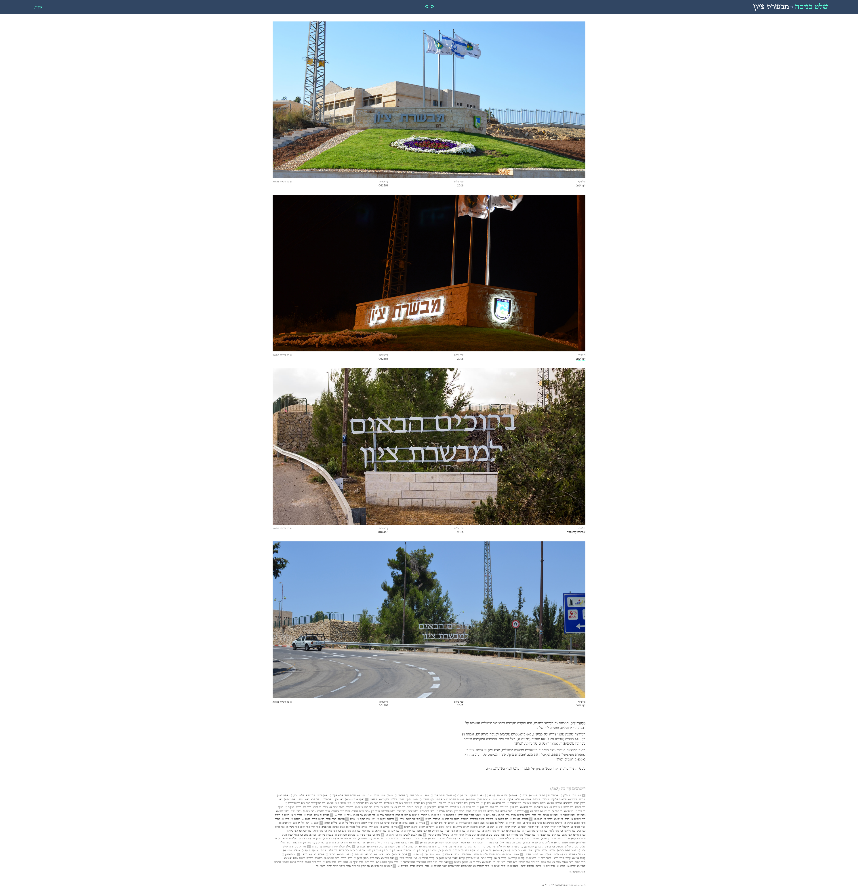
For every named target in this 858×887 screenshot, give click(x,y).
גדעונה (520, 815)
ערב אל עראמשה (577, 854)
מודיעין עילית (512, 839)
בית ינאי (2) (333, 803)
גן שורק (399, 815)
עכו (336, 850)
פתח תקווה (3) (427, 854)
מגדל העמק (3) (578, 839)
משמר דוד (489, 843)
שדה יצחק (343, 862)
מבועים (351, 835)
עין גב (489, 850)
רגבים (343, 858)
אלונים (582, 799)
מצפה (571, 843)
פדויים (516, 854)
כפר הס (501, 831)
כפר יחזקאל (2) (379, 831)
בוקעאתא (568, 803)
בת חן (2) (568, 811)
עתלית (528, 854)
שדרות (285, 862)
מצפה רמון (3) (561, 843)
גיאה (494, 815)
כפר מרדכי (318, 831)
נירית (444, 847)
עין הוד (480, 850)
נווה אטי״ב (342, 843)
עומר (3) (581, 850)
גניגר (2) (347, 815)
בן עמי (410, 807)
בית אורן (527, 803)
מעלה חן (303, 839)
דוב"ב (277, 815)
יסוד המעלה (533, 827)
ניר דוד (481, 847)
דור (583, 819)
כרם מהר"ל (470, 835)
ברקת (280, 807)
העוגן (456, 819)
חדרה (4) (306, 819)
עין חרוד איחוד (404, 850)
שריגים (419, 866)
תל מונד (356, 866)
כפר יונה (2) (393, 831)
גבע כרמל (424, 811)
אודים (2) (523, 795)
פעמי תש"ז (466, 854)
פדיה (508, 854)
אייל (383, 795)
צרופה (305, 854)
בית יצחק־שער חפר (316, 803)
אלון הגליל (322, 795)
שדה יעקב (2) (356, 862)
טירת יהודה (366, 823)
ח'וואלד (341, 819)
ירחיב (422, 827)
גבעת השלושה (388, 811)
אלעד (517, 799)
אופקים (472, 795)
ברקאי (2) (289, 807)
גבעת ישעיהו (323, 811)
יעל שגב (580, 185)
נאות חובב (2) (407, 843)
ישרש (407, 827)
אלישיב (545, 799)
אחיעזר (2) (400, 795)
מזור (477, 839)
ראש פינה (375, 858)
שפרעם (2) (436, 866)
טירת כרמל (354, 823)
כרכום (496, 835)
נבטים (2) (395, 843)
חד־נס (321, 819)
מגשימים (558, 839)
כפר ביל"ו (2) (292, 827)
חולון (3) (285, 819)
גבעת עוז (581, 815)
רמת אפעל (546, 862)
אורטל (449, 795)
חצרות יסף (449, 823)
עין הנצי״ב (458, 850)
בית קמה (494, 807)
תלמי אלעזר (345, 866)
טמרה (327, 823)
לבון (420, 835)
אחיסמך (410, 795)
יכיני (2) (545, 827)
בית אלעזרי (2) (514, 803)
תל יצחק (365, 866)
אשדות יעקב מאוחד (408, 799)
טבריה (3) (420, 823)
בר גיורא (317, 807)
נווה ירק (307, 843)
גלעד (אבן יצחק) (466, 815)
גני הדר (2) (369, 815)
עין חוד (416, 850)
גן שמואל (389, 815)
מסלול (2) (374, 839)
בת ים (547, 811)
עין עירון (380, 850)
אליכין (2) (573, 799)
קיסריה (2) (531, 858)
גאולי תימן (459, 811)
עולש (285, 847)
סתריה (315, 847)
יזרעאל (565, 827)
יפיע (513, 827)
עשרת (535, 854)
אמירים (486, 799)
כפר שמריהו (517, 835)
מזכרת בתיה (468, 839)
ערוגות (556, 854)
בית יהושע (346, 803)
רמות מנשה (580, 862)
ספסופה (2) (325, 847)
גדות (534, 815)
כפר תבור (505, 835)
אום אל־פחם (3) (499, 795)
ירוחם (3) (440, 827)
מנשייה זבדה (392, 839)
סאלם (348, 847)
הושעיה (489, 819)
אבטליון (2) (565, 795)
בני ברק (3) (400, 807)
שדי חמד (316, 862)
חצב (482, 823)
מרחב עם (539, 843)
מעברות (352, 839)
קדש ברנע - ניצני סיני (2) (551, 858)
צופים (387, 854)
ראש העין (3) (387, 858)
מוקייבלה (490, 839)
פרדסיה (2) (447, 854)
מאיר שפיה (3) (364, 835)
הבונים (525, 819)
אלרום (494, 799)
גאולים (449, 811)
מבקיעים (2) (341, 835)
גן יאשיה (425, 815)
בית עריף (514, 807)
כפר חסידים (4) (435, 831)
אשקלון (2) (384, 799)
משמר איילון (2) (503, 843)
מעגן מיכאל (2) (340, 839)
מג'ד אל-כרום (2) (308, 835)
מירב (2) (432, 839)
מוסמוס (500, 839)
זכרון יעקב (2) (363, 819)
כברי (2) (395, 827)
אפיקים (461, 799)
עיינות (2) (512, 850)
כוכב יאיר (373, 827)
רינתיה (310, 858)
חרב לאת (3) (436, 823)
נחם (576, 847)
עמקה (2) (306, 850)
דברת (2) (308, 815)
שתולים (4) (402, 866)
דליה (567, 819)
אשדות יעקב (450, 799)
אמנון (479, 799)
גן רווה (407, 815)
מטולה (449, 839)
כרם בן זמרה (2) (484, 835)
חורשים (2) (548, 823)
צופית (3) (378, 854)
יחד (559, 827)
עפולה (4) (287, 850)
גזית (507, 815)
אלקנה (510, 799)
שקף (427, 866)
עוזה (291, 847)
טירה (376, 823)
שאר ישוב (444, 862)
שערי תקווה (454, 866)
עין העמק (447, 850)
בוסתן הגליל (579, 803)
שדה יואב (369, 862)
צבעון (404, 854)
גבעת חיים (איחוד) (360, 811)
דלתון (550, 819)
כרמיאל (445, 835)
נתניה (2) (361, 847)
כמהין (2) (350, 827)
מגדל (284, 835)
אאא (543, 886)
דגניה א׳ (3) (296, 815)
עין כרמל (391, 850)
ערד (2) (564, 854)
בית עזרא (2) (526, 807)
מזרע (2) (457, 839)
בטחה (543, 803)
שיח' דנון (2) (549, 866)
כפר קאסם (567, 835)
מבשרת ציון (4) (325, 835)
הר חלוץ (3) (447, 819)
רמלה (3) (556, 862)
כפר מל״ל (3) (330, 831)
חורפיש (558, 823)
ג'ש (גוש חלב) (479, 811)
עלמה (330, 850)
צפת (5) (313, 854)
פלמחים (484, 854)
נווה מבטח (297, 843)
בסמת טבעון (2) (336, 807)
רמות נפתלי (567, 862)
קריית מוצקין (472, 858)
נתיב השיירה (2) (375, 847)
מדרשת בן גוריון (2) (529, 839)
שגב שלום (432, 862)
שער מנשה (466, 866)
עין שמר (371, 850)
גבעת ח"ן (375, 811)
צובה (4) (396, 854)
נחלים (582, 847)
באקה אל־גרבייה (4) (354, 799)
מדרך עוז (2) (547, 839)
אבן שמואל (544, 795)
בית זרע (408, 803)
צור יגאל (369, 854)
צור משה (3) (343, 854)
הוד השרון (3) (501, 819)
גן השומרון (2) (449, 815)
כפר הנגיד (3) (528, 831)
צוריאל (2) (331, 854)
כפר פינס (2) (579, 835)
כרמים (438, 835)
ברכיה (298, 807)
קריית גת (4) (500, 858)
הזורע (481, 819)
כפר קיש (556, 835)
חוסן (583, 823)
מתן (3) (423, 843)
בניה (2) (359, 807)
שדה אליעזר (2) (407, 862)
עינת (352, 850)
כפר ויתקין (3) (473, 831)
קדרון (568, 858)
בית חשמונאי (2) (361, 803)
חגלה (328, 819)
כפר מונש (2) (344, 831)
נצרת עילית (407, 847)
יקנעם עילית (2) (461, 827)
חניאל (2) (499, 823)
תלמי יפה (320, 866)
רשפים (457, 862)
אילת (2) (361, 795)
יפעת (507, 827)
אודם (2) (513, 795)
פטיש (492, 854)
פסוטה (476, 854)
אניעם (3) (470, 799)
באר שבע (315, 799)
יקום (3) (490, 827)
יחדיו (553, 827)
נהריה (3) (371, 843)
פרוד (438, 854)
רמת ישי (501, 862)
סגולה (342, 847)
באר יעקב (338, 799)
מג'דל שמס (293, 835)
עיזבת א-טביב (525, 850)
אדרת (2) (533, 795)
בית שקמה (443, 807)
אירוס (353, 795)
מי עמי (441, 839)
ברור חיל (307, 807)
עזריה (544, 850)
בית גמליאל (462, 803)
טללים (334, 823)
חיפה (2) (526, 823)
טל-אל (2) (343, 823)
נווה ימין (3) (318, 843)
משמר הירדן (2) (474, 843)
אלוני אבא (310, 795)
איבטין (390, 795)
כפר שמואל (529, 835)
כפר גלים (581, 831)
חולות (277, 819)
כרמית (430, 835)
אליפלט (563, 799)
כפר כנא (356, 831)
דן (545, 819)
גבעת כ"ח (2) (309, 811)
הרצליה (436, 819)
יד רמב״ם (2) (285, 823)
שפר (444, 866)
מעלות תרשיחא (290, 839)
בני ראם (368, 807)
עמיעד (323, 850)
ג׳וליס (468, 811)
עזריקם (537, 850)
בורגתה (558, 803)
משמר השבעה (459, 843)
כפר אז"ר (315, 827)
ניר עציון (461, 847)
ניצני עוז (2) (513, 847)
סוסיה (335, 847)
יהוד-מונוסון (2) (577, 827)
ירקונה (414, 827)
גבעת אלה (401, 811)
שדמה (308, 862)
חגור (334, 819)
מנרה (402, 839)
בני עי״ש (378, 807)
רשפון (465, 862)
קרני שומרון (411, 858)
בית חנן (399, 803)
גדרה (513, 815)
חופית (577, 823)
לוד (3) (398, 835)
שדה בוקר (393, 862)
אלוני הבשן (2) (297, 795)
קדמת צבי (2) (578, 858)
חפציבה (490, 823)
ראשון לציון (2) (361, 858)
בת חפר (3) (557, 811)
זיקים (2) (381, 819)
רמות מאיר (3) (291, 858)
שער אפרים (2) (498, 866)
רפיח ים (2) (475, 862)
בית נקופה (569, 807)
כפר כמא (366, 831)
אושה (442, 795)
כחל (358, 827)
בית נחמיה (580, 807)
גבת (539, 815)
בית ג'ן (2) (486, 803)
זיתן (373, 819)
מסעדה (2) (363, 839)
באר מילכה (327, 799)
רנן (494, 862)
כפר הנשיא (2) (513, 831)
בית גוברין (474, 803)
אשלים (394, 799)
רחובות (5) (329, 858)
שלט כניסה (811, 7)
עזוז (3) (560, 850)
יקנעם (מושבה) (477, 827)
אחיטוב (418, 795)
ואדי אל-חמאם (413, 819)
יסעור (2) (521, 827)
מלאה (408, 839)
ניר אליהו (501, 847)
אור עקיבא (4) (460, 795)
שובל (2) (581, 866)
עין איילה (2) (499, 850)
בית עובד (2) (555, 807)
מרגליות (549, 843)
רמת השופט (524, 862)
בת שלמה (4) (536, 811)
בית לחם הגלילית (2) (295, 803)
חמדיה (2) (510, 823)
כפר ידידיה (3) (408, 831)
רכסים (302, 858)
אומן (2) (487, 795)
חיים (489, 768)
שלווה (538, 866)
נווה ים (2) (331, 843)
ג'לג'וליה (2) (519, 811)
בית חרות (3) (376, 803)
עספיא (297, 850)
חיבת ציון (537, 823)
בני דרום (388, 807)
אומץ (479, 795)
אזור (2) (434, 795)
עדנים (298, 847)
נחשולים (569, 847)
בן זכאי (418, 807)
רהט (337, 858)
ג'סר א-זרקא (506, 811)
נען (416, 847)
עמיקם (315, 850)
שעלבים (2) (512, 866)
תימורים (388, 866)
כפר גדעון (279, 827)
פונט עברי (512, 768)
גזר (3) (501, 815)
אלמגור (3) (526, 799)
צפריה (321, 854)
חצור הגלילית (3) (464, 823)
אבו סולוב (576, 795)
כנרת (342, 827)
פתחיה (416, 854)
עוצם (567, 850)
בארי (280, 799)
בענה (325, 807)
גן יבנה (415, 815)
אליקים (554, 799)
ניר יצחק (472, 847)
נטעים (548, 847)
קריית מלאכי (458, 858)
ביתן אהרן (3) (430, 807)
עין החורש (470, 850)
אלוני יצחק (282, 795)
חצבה (476, 823)
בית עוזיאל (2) (541, 807)
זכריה (352, 819)
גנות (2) (380, 815)
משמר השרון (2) (442, 843)
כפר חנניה (450, 831)
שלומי (523, 866)
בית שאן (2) (482, 807)
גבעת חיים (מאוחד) (340, 811)
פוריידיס (500, 854)
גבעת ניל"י (296, 811)
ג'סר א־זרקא (493, 811)
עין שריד (360, 850)
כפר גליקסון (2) (567, 831)
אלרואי (502, 799)
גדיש (527, 815)
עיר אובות (344, 850)
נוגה (364, 843)
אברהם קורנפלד (576, 532)
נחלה (282, 843)
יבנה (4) (315, 823)
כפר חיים (460, 831)
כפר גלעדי (554, 831)
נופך (288, 843)
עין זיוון (425, 850)
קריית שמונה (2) (426, 858)
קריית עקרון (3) (443, 858)
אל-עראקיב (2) (336, 795)
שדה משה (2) (329, 862)
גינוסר (478, 815)
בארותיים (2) (290, 799)
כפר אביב (326, 827)
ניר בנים (491, 847)
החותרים (474, 819)
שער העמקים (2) (481, 866)
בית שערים (455, 807)
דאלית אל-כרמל (321, 815)
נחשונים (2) (558, 847)
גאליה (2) (440, 811)
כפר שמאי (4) (543, 835)
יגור (307, 823)
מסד (382, 839)
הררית (428, 819)
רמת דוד (535, 862)
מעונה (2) (327, 839)
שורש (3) (561, 866)
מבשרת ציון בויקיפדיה (570, 768)
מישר (424, 839)
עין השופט (436, 850)
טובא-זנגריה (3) (406, 823)
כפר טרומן (422, 831)
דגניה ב (285, 815)
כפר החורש (541, 831)
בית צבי (504, 807)
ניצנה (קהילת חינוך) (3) (532, 847)
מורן (483, 839)
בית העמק (431, 803)
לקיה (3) (390, 835)
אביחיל (554, 795)
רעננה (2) (486, 862)
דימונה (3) (576, 819)
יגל (302, 823)
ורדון (402, 819)
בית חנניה (389, 803)
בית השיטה (419, 803)
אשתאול (374, 799)
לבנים (414, 835)
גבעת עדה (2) (282, 811)
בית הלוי (442, 803)
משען (430, 843)
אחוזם (426, 795)
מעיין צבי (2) (314, 839)
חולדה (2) (295, 819)
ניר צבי (452, 847)
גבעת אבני (413, 811)
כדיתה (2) (384, 827)
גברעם (546, 815)
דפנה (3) (538, 819)
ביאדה (535, 803)
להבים (407, 835)
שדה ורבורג (381, 862)
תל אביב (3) (377, 866)
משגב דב (516, 843)
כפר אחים (305, 827)
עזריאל (552, 850)
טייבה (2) (384, 823)
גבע (432, 811)
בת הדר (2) (580, 811)
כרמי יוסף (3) (457, 835)
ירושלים (430, 827)
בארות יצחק (303, 799)
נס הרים (436, 847)
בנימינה (349, 807)
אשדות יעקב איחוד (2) (431, 799)
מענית (278, 839)
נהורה (386, 843)
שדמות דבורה (296, 862)
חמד (519, 823)
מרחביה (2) (528, 843)
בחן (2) (550, 803)
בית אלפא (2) (498, 803)
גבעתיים (554, 815)
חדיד (314, 819)
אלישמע (536, 799)
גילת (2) (486, 815)
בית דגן (451, 803)
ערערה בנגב (545, 854)
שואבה (277, 862)
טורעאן (394, 823)
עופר (574, 850)
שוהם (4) (571, 866)
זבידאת (390, 819)
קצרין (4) (512, 858)
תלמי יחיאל (332, 866)
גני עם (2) (358, 815)
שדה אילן (421, 862)
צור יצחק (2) (357, 854)
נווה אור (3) (354, 843)
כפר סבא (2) (305, 831)
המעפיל (464, 819)
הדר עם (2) (515, 819)
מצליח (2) (580, 843)
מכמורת (416, 839)
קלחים (521, 858)
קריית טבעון (486, 858)
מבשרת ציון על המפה (537, 768)
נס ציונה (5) (425, 847)
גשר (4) (338, 815)
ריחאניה (318, 858)
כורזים (364, 827)
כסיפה (335, 827)
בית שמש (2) (469, 807)
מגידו (567, 839)
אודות (38, 7)
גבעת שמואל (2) (567, 815)
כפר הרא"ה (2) (489, 831)
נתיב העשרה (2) (392, 847)
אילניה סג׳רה (373, 795)
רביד (350, 858)
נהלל (380, 843)
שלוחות (530, 866)
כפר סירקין (292, 831)
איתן (347, 795)
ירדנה (449, 827)
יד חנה (296, 823)
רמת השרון (512, 862)
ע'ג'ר (304, 847)
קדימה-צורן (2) (289, 854)
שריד (412, 866)
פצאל (456, 854)
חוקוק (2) (568, 823)
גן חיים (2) (436, 815)
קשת (402, 858)
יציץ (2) (499, 827)
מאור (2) (376, 835)
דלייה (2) (558, 819)
